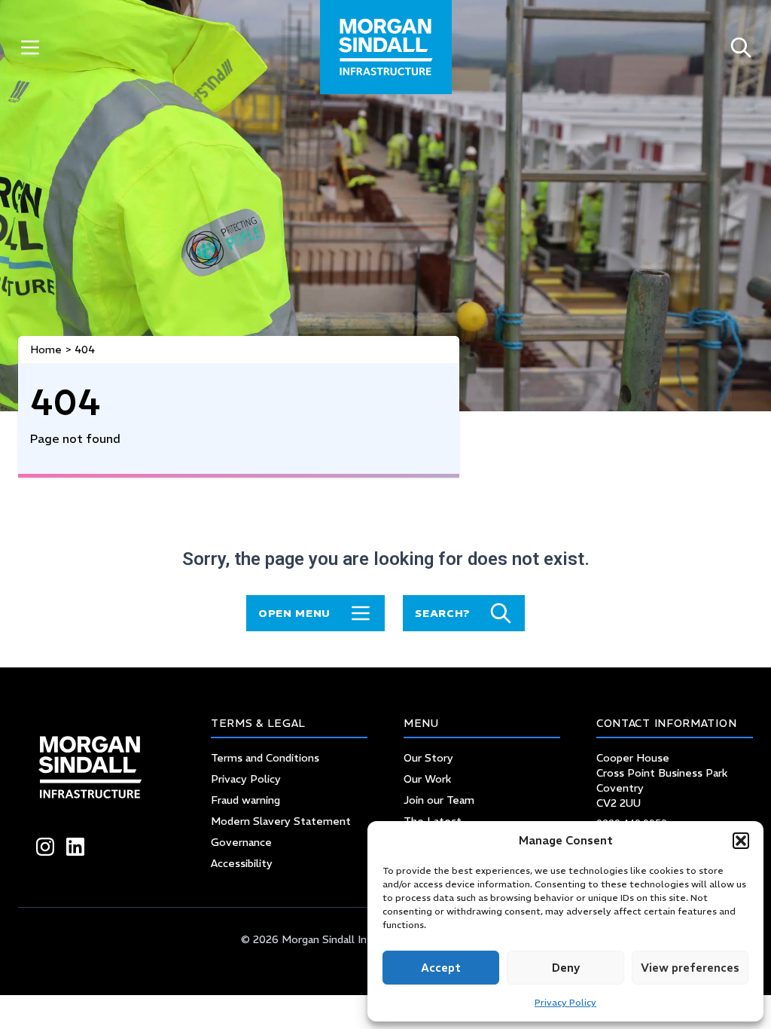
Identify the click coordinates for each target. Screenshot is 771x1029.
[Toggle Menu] (30, 47)
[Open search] (741, 47)
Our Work (427, 779)
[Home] (386, 47)
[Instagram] (45, 847)
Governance (241, 842)
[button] (740, 840)
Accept (441, 967)
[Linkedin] (75, 847)
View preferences (690, 967)
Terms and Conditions (265, 758)
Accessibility (242, 863)
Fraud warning (245, 800)
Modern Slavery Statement (281, 821)
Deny (566, 967)
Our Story (428, 758)
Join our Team (439, 800)
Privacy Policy (565, 1002)
